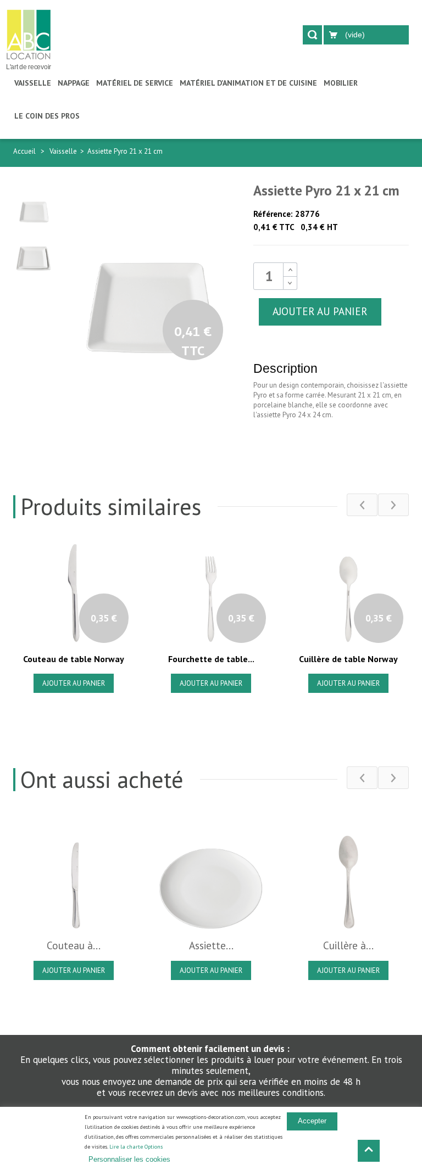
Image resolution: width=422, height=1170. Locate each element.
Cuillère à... (348, 945)
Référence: (273, 214)
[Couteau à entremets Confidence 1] (73, 874)
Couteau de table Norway (73, 658)
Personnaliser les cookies (129, 1159)
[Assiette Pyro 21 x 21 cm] (33, 203)
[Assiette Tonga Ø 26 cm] (211, 874)
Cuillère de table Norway (348, 658)
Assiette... (211, 945)
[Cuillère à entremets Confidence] (348, 874)
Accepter (312, 1121)
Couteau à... (74, 945)
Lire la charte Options (136, 1146)
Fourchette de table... (211, 658)
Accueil (24, 151)
